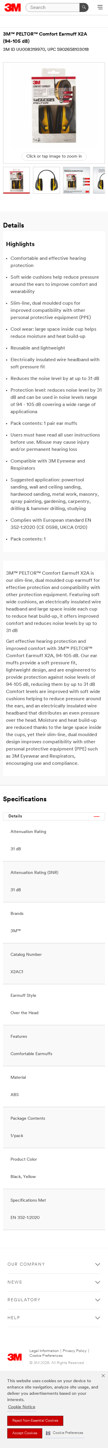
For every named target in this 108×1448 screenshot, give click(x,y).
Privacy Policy (75, 1351)
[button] (64, 1433)
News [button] (15, 1282)
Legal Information (44, 1351)
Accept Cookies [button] (24, 1433)
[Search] (84, 7)
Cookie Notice (21, 1407)
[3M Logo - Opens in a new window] (12, 7)
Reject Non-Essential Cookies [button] (35, 1421)
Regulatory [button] (24, 1300)
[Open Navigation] (100, 7)
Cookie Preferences (46, 1356)
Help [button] (14, 1318)
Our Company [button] (26, 1264)
